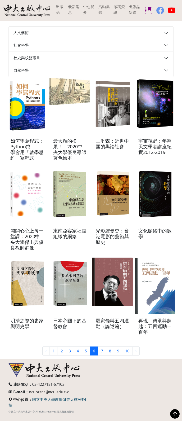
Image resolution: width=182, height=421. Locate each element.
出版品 (60, 9)
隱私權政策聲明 (65, 411)
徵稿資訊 (119, 9)
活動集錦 (104, 9)
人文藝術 (21, 32)
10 (127, 351)
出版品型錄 (134, 9)
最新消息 (73, 9)
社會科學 (21, 45)
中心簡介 (89, 9)
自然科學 (21, 70)
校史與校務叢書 (27, 57)
